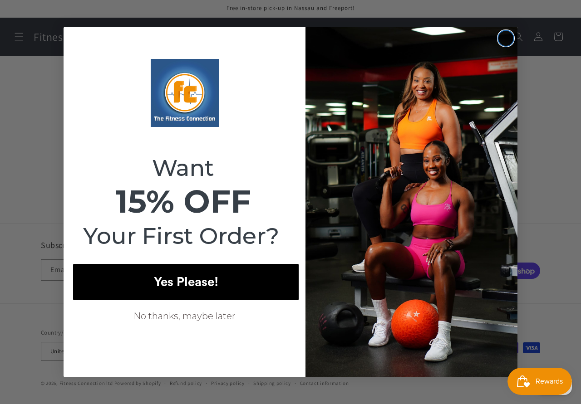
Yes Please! (186, 282)
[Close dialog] (506, 38)
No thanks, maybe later (184, 316)
